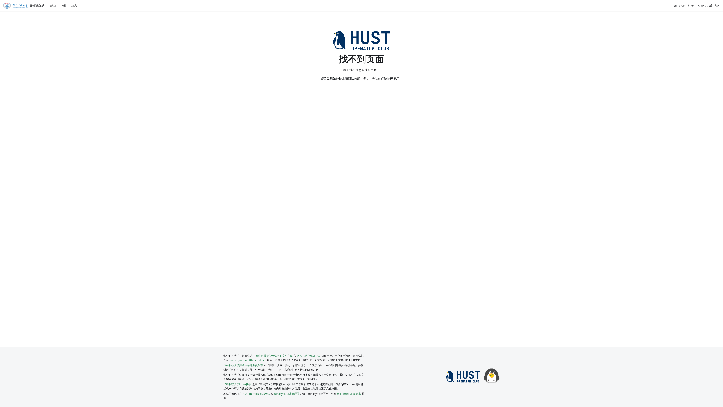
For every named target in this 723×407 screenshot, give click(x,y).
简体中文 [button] (684, 6)
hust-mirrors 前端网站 (256, 394)
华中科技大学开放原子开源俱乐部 (243, 365)
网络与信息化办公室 (309, 355)
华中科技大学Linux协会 (237, 384)
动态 (74, 6)
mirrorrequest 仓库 (349, 394)
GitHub (703, 6)
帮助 (53, 6)
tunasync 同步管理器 (287, 394)
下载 (63, 6)
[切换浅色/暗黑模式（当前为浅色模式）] (717, 6)
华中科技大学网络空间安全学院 (274, 355)
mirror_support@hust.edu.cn (248, 360)
